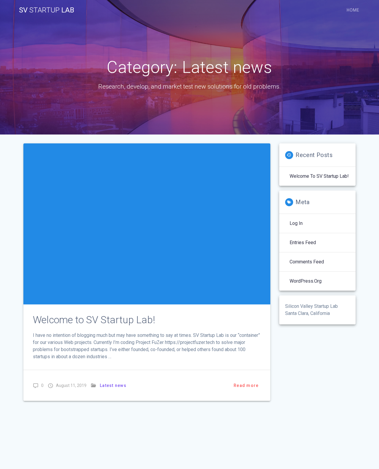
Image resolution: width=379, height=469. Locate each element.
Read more (246, 385)
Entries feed (303, 242)
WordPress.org (306, 281)
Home (353, 10)
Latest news (113, 385)
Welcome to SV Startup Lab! (94, 320)
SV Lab (46, 10)
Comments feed (307, 262)
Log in (296, 223)
